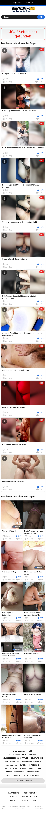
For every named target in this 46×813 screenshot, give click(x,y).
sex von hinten (12, 762)
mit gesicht (34, 765)
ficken (39, 769)
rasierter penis (33, 772)
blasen (23, 765)
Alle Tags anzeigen (23, 781)
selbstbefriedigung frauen (15, 758)
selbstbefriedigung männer (22, 755)
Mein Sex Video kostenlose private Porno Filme (19, 808)
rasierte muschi (13, 775)
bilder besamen (19, 751)
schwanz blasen (26, 768)
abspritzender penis (31, 762)
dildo (29, 751)
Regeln (25, 801)
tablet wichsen (10, 768)
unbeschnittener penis (15, 772)
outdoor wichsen (31, 775)
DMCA (35, 801)
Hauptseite (13, 793)
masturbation (11, 765)
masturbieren (37, 758)
